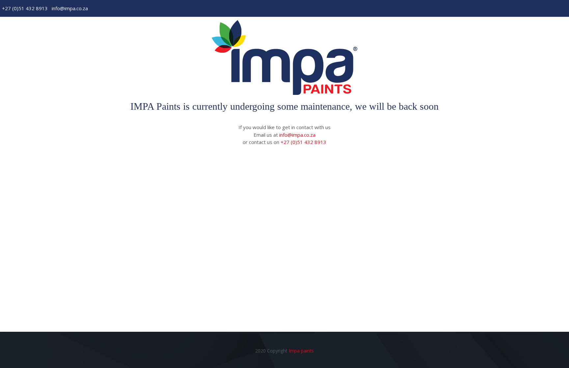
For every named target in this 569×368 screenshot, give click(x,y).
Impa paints (301, 351)
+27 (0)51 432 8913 (25, 8)
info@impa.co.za (70, 8)
